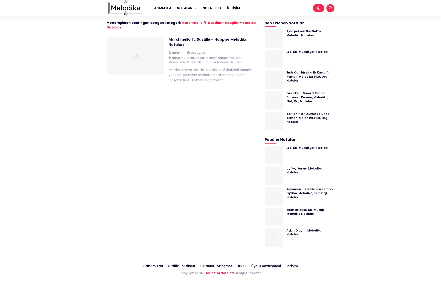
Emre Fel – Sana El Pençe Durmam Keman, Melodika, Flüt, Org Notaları (307, 97)
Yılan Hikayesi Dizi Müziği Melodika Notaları (305, 212)
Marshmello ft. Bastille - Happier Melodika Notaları (206, 62)
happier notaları (230, 58)
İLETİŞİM (233, 8)
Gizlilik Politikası (181, 266)
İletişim (292, 266)
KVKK (242, 266)
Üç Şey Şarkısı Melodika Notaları (304, 170)
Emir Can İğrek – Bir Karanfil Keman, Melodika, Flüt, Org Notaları (307, 76)
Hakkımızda (153, 266)
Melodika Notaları (220, 273)
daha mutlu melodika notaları (194, 58)
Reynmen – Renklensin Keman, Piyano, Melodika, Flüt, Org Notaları (310, 193)
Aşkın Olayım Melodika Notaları (303, 232)
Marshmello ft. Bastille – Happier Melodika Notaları (208, 42)
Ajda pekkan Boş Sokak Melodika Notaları (303, 33)
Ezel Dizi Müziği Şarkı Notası (307, 52)
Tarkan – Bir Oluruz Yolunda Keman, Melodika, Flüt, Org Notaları (308, 118)
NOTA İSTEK (212, 8)
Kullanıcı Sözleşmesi (217, 266)
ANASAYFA (162, 8)
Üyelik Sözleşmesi (266, 266)
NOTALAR (184, 8)
